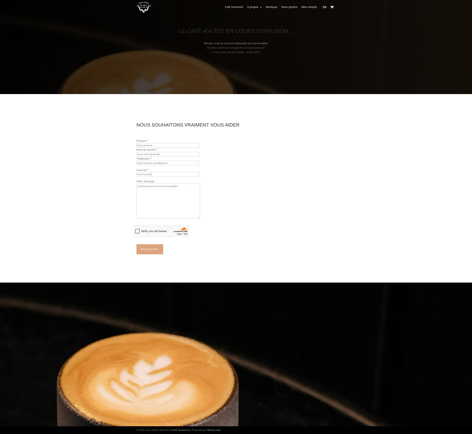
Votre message (145, 181)
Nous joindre (289, 7)
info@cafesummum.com (289, 363)
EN (325, 7)
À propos (252, 7)
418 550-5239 (206, 61)
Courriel (142, 170)
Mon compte (309, 7)
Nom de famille (147, 149)
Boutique (271, 7)
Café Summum (234, 7)
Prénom (142, 141)
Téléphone (144, 158)
